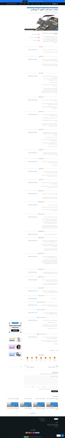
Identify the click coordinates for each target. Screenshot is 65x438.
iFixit (55, 343)
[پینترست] (14, 3)
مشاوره (25, 1)
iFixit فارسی (42, 420)
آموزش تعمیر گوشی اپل (38, 7)
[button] (25, 49)
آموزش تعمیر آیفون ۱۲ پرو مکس (53, 7)
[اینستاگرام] (13, 3)
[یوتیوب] (11, 3)
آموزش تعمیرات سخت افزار (31, 7)
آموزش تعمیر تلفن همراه (45, 7)
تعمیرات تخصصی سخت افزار (47, 41)
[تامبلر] (12, 3)
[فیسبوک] (16, 3)
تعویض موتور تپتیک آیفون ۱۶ (40, 408)
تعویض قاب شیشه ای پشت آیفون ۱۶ (13, 408)
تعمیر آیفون (53, 40)
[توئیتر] (15, 3)
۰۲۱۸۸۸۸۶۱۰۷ (56, 426)
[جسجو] (7, 3)
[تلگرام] (26, 433)
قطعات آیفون (52, 350)
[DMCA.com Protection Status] (26, 436)
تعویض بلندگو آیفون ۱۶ (28, 408)
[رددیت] (28, 433)
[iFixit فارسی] (55, 4)
